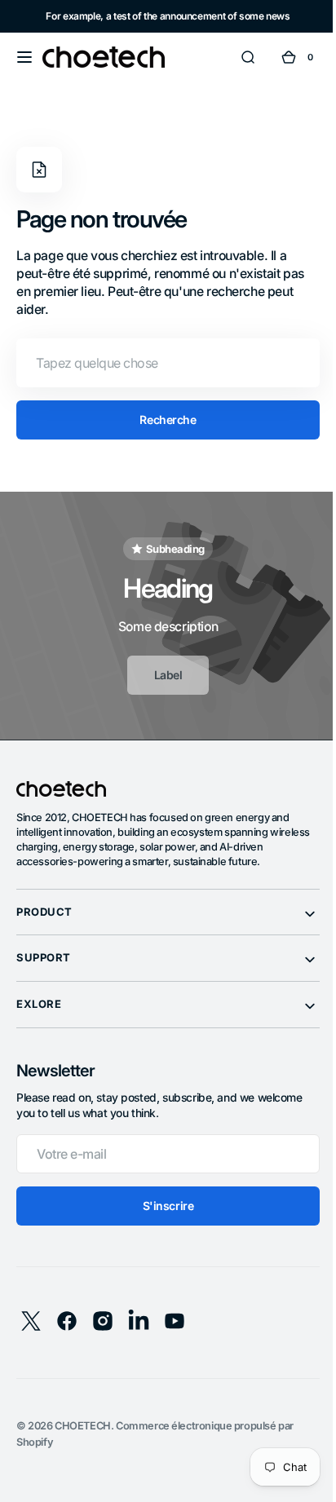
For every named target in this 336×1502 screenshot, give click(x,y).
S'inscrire (162, 1206)
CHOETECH (83, 1426)
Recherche (162, 419)
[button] (24, 57)
